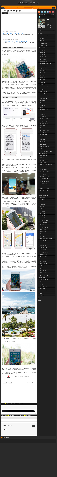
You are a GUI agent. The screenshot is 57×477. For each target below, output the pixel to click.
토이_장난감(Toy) (42, 291)
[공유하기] (5, 382)
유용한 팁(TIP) (5, 13)
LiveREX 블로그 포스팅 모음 (44, 35)
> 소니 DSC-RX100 (43, 222)
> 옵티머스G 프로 (43, 137)
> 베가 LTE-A (42, 105)
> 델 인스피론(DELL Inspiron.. (45, 157)
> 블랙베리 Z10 (43, 100)
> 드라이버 (42, 288)
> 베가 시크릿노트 (43, 112)
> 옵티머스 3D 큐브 (43, 134)
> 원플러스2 (42, 139)
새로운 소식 (42, 36)
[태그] (21, 8)
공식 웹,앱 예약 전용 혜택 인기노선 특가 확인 (13, 33)
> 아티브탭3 (42, 125)
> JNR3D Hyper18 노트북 (44, 181)
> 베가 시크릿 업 (43, 114)
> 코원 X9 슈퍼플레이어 (44, 247)
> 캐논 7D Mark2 (43, 199)
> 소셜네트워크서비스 (44, 279)
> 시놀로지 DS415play (44, 160)
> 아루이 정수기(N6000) (44, 256)
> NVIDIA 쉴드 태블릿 (44, 123)
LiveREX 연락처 (49, 21)
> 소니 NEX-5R (43, 218)
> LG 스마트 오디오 (43, 249)
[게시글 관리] (6, 382)
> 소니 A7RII (42, 213)
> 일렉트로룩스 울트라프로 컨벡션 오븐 (46, 238)
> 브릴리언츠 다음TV (44, 236)
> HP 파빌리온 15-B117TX (44, 176)
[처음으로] (28, 3)
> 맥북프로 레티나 (43, 155)
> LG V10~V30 (43, 80)
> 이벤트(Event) (43, 45)
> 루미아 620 (42, 93)
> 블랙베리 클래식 (43, 98)
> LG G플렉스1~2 (43, 84)
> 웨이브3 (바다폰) (43, 141)
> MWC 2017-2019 (43, 43)
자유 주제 (41, 293)
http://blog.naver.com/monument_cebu (10, 39)
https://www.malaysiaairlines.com (9, 31)
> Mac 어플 (42, 54)
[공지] (15, 8)
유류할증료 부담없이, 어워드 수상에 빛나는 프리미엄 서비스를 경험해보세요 (18, 34)
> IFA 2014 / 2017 (43, 42)
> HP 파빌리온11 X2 (43, 174)
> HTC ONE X (42, 143)
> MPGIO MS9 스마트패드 (44, 146)
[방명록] (47, 8)
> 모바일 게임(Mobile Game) (45, 259)
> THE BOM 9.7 (43, 144)
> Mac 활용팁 (42, 50)
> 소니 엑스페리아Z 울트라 (44, 121)
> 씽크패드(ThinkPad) (44, 162)
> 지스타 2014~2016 (43, 263)
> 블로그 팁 (42, 281)
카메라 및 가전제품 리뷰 (43, 195)
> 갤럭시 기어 (42, 72)
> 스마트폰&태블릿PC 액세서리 (46, 151)
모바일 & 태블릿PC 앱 (43, 56)
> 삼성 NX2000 (43, 231)
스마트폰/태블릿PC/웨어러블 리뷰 (45, 63)
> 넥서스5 (42, 89)
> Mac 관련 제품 (43, 52)
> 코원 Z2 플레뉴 (43, 245)
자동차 (41, 268)
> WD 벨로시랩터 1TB (44, 190)
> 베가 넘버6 (42, 111)
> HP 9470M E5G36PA (44, 178)
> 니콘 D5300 (42, 206)
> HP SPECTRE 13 (43, 173)
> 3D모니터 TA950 (43, 169)
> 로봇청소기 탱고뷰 (43, 243)
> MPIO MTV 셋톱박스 (44, 254)
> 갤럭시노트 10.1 (43, 75)
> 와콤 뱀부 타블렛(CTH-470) (45, 167)
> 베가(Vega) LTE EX (44, 109)
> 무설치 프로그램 (43, 286)
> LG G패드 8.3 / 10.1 (44, 86)
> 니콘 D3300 (42, 208)
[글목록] (28, 8)
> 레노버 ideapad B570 (44, 148)
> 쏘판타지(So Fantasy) (44, 266)
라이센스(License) (49, 22)
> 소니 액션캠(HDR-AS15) (44, 227)
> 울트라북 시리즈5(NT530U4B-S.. (46, 164)
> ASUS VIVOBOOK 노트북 (45, 171)
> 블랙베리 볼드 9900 (44, 96)
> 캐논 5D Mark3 (43, 197)
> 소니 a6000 (42, 215)
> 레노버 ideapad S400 (44, 158)
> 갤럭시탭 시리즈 (43, 77)
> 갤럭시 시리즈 (43, 70)
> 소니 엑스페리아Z (43, 116)
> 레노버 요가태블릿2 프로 (44, 91)
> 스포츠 (42, 295)
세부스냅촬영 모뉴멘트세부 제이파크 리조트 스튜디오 (15, 41)
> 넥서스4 (42, 87)
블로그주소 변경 (49, 24)
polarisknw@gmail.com (50, 25)
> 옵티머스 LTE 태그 (43, 132)
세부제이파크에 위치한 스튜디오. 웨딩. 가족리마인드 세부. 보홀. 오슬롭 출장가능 (19, 43)
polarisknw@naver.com (50, 27)
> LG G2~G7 (42, 79)
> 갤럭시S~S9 (43, 66)
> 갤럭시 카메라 (43, 233)
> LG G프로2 (42, 82)
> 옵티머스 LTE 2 (43, 127)
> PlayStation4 (42, 265)
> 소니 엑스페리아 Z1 (44, 118)
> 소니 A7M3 (42, 211)
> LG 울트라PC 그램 (43, 183)
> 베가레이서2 (42, 107)
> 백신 (41, 284)
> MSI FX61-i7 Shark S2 (44, 188)
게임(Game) (41, 258)
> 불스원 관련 (43, 270)
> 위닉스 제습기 (43, 240)
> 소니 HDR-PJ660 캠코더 (44, 220)
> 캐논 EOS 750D (43, 202)
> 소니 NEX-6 (42, 217)
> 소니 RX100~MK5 (43, 224)
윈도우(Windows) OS (43, 47)
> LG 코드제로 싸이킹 (44, 252)
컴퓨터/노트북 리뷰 (43, 153)
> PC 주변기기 (43, 193)
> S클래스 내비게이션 (44, 275)
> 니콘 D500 (42, 204)
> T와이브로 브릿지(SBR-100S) (45, 192)
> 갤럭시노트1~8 (43, 68)
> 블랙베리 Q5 (42, 102)
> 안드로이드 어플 (43, 61)
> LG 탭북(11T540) (43, 185)
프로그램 (41, 282)
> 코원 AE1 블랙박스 (43, 272)
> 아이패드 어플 (43, 59)
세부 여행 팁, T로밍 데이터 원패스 (12, 11)
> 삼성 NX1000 (43, 229)
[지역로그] (36, 8)
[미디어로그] (42, 8)
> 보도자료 (42, 40)
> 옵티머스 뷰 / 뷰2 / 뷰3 (44, 130)
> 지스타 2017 (43, 261)
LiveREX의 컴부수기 (7, 425)
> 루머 (42, 38)
